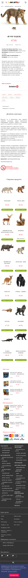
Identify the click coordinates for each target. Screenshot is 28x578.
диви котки (5, 97)
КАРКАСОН (5, 493)
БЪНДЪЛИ (4, 461)
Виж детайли (20, 240)
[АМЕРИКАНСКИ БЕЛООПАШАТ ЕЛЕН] (7, 225)
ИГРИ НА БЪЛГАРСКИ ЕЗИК (7, 458)
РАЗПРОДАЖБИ (6, 450)
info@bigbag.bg (10, 542)
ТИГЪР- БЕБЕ (20, 200)
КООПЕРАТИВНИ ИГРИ (5, 470)
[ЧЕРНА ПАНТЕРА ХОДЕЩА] (20, 339)
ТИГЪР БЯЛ (7, 200)
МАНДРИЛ (21, 321)
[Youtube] (12, 548)
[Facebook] (2, 548)
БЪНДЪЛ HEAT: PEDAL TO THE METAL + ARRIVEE (16, 406)
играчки (12, 97)
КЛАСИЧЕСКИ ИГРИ (7, 488)
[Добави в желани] (24, 84)
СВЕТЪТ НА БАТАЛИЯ (7, 490)
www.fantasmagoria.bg (6, 161)
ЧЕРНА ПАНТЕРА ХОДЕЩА (21, 352)
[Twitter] (6, 548)
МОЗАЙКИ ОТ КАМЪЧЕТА (19, 502)
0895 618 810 (10, 545)
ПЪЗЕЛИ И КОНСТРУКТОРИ (19, 492)
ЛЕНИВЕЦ (21, 230)
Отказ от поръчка (18, 521)
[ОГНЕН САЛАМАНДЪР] (7, 346)
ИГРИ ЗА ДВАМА (6, 463)
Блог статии (17, 524)
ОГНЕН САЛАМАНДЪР (7, 352)
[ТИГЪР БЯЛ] (7, 195)
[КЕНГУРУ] (7, 286)
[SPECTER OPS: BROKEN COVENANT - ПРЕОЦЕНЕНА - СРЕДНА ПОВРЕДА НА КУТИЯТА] (6, 375)
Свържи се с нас (5, 524)
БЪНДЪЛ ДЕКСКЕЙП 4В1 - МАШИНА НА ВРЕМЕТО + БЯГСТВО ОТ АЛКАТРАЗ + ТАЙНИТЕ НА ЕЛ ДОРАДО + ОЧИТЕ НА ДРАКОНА (17, 390)
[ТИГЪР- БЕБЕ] (20, 195)
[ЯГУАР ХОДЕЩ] (14, 24)
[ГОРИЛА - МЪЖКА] (20, 286)
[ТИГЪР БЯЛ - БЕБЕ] (20, 256)
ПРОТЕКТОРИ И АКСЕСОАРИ (19, 446)
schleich (4, 94)
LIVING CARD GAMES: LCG (7, 496)
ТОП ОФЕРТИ (4, 446)
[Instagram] (9, 548)
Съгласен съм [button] (14, 575)
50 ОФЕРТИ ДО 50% (7, 448)
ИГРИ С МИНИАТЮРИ (7, 475)
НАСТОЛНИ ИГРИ (5, 455)
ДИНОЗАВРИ (19, 475)
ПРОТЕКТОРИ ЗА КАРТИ (20, 450)
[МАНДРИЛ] (20, 316)
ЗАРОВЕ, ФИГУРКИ (21, 453)
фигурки (18, 97)
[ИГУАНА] (7, 316)
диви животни (17, 94)
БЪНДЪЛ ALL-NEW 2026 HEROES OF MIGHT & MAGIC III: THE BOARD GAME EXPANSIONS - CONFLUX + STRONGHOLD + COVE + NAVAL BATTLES (17, 414)
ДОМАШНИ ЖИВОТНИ (18, 470)
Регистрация (4, 521)
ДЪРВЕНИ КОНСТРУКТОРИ (19, 496)
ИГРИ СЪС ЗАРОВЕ (7, 480)
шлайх (3, 100)
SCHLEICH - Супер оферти (20, 488)
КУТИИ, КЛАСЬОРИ (21, 455)
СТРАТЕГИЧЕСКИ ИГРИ (6, 466)
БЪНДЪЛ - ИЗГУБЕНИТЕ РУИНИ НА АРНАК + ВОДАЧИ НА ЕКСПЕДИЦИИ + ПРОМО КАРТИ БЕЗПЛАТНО (17, 423)
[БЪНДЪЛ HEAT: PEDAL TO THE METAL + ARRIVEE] (6, 408)
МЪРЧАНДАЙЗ (18, 462)
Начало (2, 6)
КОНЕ (17, 473)
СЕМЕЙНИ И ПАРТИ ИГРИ (6, 483)
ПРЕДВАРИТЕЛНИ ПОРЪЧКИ (6, 500)
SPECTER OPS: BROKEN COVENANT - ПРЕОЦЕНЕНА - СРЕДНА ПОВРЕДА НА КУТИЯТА (17, 373)
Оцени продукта (6, 106)
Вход (2, 519)
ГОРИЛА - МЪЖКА (21, 291)
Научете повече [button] (12, 571)
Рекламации (17, 519)
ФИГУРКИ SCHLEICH (9, 6)
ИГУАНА (7, 321)
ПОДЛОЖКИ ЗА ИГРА (21, 460)
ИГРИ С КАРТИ (6, 477)
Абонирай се (7, 399)
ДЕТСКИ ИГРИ (5, 486)
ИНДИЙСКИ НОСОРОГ (7, 262)
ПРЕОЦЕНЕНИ (5, 452)
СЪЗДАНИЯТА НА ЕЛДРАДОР (20, 479)
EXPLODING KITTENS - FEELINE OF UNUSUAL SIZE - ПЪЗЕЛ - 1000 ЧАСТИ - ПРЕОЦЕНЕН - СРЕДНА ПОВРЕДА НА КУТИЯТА (17, 382)
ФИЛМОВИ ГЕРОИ (20, 485)
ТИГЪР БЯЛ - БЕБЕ (21, 261)
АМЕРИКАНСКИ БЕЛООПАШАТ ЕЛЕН (7, 231)
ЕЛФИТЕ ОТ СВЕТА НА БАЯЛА (20, 482)
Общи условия (17, 516)
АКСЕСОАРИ (19, 457)
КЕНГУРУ (7, 291)
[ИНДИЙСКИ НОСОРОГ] (7, 250)
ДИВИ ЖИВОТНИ (18, 6)
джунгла (10, 94)
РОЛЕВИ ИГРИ (5, 473)
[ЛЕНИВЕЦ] (20, 225)
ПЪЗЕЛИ (18, 499)
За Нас (2, 516)
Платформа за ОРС (5, 527)
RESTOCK (17, 505)
